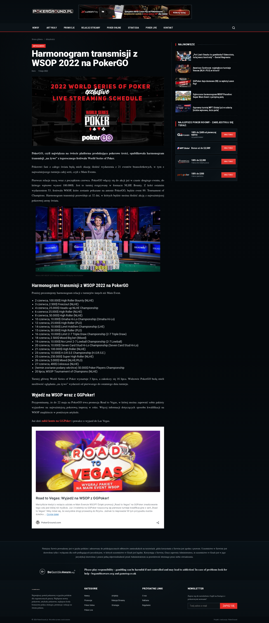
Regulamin (146, 605)
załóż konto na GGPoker (56, 421)
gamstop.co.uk (128, 573)
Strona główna (37, 39)
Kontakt (168, 27)
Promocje (69, 27)
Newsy (35, 27)
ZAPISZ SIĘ (228, 605)
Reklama (145, 600)
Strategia (133, 27)
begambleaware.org (102, 573)
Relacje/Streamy (90, 27)
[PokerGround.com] (53, 12)
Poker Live (151, 27)
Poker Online (114, 27)
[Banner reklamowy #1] (135, 12)
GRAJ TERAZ (228, 134)
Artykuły (52, 27)
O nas (144, 596)
